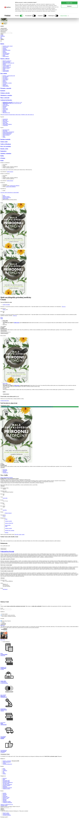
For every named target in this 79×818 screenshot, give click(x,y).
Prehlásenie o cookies (7, 801)
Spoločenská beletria (6, 50)
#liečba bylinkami (9, 477)
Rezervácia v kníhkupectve (8, 782)
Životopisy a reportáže (7, 64)
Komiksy (4, 48)
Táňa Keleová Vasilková (7, 124)
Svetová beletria (6, 54)
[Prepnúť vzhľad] (1, 41)
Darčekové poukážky (5, 139)
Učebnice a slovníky (5, 93)
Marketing (5, 799)
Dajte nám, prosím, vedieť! (19, 534)
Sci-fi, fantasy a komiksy (7, 82)
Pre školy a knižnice (6, 785)
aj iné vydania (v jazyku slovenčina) (8, 615)
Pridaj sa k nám (5, 798)
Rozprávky (5, 81)
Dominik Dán (5, 119)
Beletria (2, 43)
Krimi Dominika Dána (7, 133)
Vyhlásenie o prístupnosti (7, 802)
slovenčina (5, 510)
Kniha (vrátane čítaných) (6, 620)
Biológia (6, 532)
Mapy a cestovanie (4, 97)
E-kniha (3, 622)
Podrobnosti (5, 470)
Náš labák (4, 800)
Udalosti (4, 762)
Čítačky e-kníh (3, 141)
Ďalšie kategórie (6, 56)
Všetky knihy (5, 104)
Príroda (4, 309)
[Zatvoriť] (0, 604)
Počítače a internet (6, 68)
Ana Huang (5, 122)
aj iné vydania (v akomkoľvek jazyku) (9, 616)
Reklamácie (5, 786)
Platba (4, 779)
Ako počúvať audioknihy (7, 784)
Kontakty (4, 793)
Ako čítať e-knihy (6, 783)
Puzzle (1, 160)
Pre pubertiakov (6, 78)
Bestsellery (5, 106)
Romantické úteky (6, 129)
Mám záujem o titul (6, 112)
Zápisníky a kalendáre (5, 153)
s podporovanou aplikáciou (14, 185)
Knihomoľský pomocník (7, 787)
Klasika (4, 51)
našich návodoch (10, 171)
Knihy (4, 195)
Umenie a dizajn (6, 70)
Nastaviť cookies (6, 812)
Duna (4, 136)
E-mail (1, 608)
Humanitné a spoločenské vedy (8, 62)
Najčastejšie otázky (6, 781)
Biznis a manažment (6, 61)
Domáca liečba (5, 198)
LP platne (2, 158)
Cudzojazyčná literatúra (6, 100)
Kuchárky (2, 90)
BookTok (4, 111)
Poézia (4, 55)
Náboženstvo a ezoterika (6, 95)
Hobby (4, 69)
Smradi (4, 137)
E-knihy (1, 35)
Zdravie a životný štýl (7, 67)
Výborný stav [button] (5, 321)
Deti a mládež (3, 73)
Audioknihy (2, 36)
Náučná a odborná (4, 58)
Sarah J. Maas (5, 123)
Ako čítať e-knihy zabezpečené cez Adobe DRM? (9, 192)
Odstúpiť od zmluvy (6, 788)
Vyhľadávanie (3, 31)
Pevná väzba (5, 383)
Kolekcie (4, 110)
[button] (39, 328)
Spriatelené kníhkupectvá (7, 764)
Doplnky (2, 39)
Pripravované (5, 108)
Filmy (1, 38)
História (4, 63)
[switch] (34, 16)
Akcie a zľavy (5, 109)
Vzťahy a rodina (6, 66)
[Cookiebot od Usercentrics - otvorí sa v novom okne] (7, 16)
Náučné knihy (5, 85)
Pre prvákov (5, 77)
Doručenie (5, 778)
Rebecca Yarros (5, 121)
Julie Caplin (5, 120)
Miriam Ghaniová (8, 513)
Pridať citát (2, 625)
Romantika (5, 49)
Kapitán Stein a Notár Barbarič (8, 131)
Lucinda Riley (5, 125)
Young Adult (5, 79)
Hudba (2, 155)
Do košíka (2, 467)
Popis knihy (5, 469)
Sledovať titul (3, 624)
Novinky (4, 107)
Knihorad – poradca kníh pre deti (9, 75)
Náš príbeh (5, 794)
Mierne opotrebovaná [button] (7, 384)
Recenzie (4, 471)
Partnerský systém (6, 797)
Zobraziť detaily (63, 15)
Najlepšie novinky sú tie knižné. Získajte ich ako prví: (10, 806)
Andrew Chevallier (6, 304)
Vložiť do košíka (3, 330)
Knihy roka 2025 (6, 105)
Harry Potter (5, 130)
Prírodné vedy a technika (9, 530)
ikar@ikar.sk (5, 589)
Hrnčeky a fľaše (4, 148)
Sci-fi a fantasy (5, 47)
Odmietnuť (69, 6)
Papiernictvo (3, 151)
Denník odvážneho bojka (7, 132)
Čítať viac (64, 306)
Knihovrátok (16, 322)
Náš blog (4, 795)
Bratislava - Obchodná (7, 760)
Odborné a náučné (6, 196)
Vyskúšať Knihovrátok (4, 400)
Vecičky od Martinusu (5, 144)
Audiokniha (4, 623)
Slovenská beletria (6, 53)
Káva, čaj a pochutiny (5, 146)
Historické (5, 52)
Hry (1, 37)
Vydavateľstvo (5, 472)
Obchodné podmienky (7, 815)
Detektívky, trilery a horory (8, 46)
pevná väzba (5, 498)
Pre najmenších (5, 76)
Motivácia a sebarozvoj (7, 60)
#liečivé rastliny (3, 477)
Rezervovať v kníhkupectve (5, 332)
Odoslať (2, 808)
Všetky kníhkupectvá (7, 761)
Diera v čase (2, 639)
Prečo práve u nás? (6, 780)
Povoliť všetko (69, 2)
